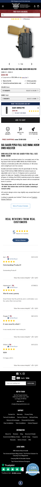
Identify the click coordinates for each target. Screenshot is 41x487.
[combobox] (20, 15)
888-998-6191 (20, 401)
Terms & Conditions (9, 417)
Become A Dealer (30, 434)
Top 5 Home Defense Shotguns (20, 461)
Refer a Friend (22, 440)
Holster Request (33, 423)
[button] (20, 77)
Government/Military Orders (11, 437)
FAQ (29, 440)
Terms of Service (22, 417)
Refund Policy (34, 417)
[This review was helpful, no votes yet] (32, 278)
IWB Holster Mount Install (20, 450)
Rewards (13, 440)
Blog (21, 434)
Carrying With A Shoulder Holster (20, 458)
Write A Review (20, 240)
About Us (8, 434)
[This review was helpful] (32, 308)
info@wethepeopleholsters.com (21, 404)
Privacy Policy (29, 414)
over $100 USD (14, 139)
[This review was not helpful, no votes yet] (36, 278)
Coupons (35, 437)
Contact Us (11, 414)
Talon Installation (21, 423)
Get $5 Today (26, 437)
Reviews (15, 434)
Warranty (20, 414)
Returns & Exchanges (13, 420)
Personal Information (28, 420)
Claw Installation (8, 423)
